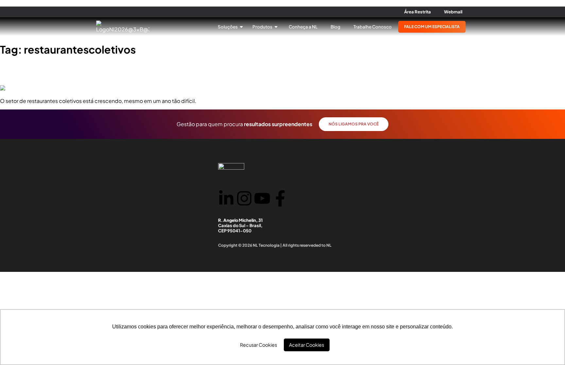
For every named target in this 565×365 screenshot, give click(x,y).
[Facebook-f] (280, 198)
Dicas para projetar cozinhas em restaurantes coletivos (101, 71)
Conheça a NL (303, 26)
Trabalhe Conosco (372, 26)
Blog (335, 26)
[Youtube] (262, 198)
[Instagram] (244, 198)
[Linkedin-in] (226, 198)
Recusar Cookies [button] (258, 345)
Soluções (228, 26)
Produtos (262, 26)
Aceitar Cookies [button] (306, 345)
